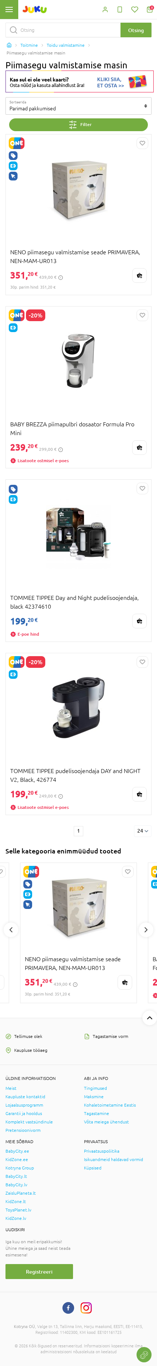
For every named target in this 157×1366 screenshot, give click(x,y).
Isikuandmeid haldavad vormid (113, 1159)
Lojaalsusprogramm (24, 1105)
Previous (11, 929)
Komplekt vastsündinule (29, 1122)
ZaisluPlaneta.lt (20, 1193)
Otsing (136, 30)
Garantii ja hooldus (23, 1113)
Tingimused (95, 1088)
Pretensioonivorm (23, 1130)
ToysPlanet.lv (18, 1210)
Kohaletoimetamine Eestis (110, 1105)
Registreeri (39, 1271)
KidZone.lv (15, 1218)
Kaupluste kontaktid (25, 1096)
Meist (10, 1088)
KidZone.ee (16, 1159)
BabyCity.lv (16, 1184)
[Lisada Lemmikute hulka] (142, 143)
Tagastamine (96, 1113)
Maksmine (94, 1096)
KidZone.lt (15, 1201)
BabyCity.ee (17, 1151)
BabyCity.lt (16, 1176)
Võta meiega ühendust (106, 1122)
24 (140, 831)
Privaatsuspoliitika (101, 1151)
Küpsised (93, 1168)
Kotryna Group (19, 1168)
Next (146, 929)
